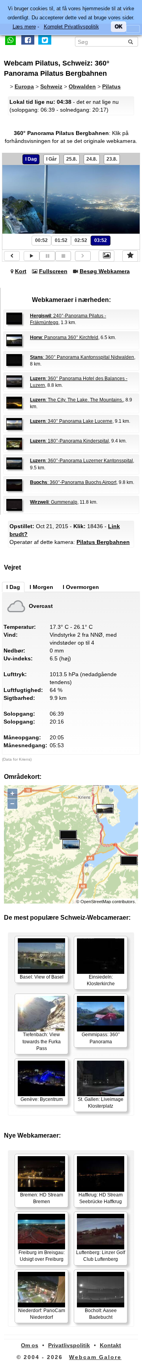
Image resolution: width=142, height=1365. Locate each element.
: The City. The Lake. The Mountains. (76, 400)
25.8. (71, 159)
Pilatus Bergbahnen (103, 542)
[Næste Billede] (83, 256)
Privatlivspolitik (69, 1345)
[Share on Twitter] (45, 40)
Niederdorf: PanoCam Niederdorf (41, 1314)
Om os (29, 1345)
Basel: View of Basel (42, 977)
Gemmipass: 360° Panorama (101, 1038)
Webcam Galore (95, 1357)
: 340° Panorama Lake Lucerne (71, 421)
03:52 (100, 240)
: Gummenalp (53, 502)
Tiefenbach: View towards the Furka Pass (41, 1041)
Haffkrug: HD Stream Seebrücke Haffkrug (100, 1198)
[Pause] (47, 256)
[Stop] (63, 256)
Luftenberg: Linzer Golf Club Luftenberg (100, 1256)
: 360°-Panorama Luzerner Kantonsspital (81, 460)
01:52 (61, 240)
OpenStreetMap (95, 901)
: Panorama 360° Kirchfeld (64, 337)
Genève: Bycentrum (42, 1099)
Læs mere (24, 27)
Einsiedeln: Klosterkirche (101, 980)
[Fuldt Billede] (106, 255)
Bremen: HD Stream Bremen (41, 1198)
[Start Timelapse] (31, 256)
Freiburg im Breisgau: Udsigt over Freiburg (42, 1256)
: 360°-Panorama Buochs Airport (73, 482)
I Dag (31, 159)
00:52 (41, 240)
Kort (20, 271)
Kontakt (110, 1345)
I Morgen (41, 587)
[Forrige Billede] (12, 256)
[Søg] (130, 42)
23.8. (111, 159)
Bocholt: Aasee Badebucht (101, 1314)
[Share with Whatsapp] (10, 40)
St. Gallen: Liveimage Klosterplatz (100, 1103)
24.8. (91, 159)
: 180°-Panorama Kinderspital (69, 441)
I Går (51, 159)
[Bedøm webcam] (130, 255)
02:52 (81, 240)
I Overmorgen (81, 587)
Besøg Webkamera (105, 271)
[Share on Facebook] (28, 40)
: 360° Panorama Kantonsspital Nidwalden (82, 357)
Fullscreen (53, 271)
